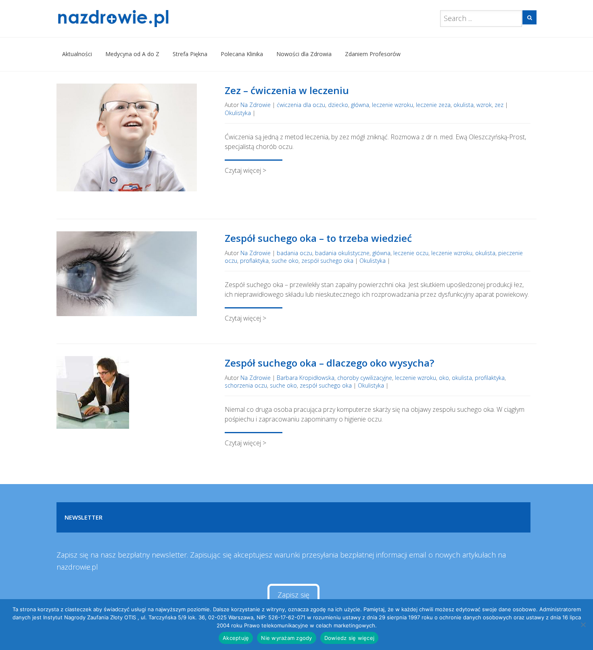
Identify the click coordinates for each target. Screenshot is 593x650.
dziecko (338, 105)
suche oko (285, 260)
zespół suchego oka (327, 260)
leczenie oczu (410, 253)
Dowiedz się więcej (349, 638)
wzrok (484, 105)
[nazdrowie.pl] (136, 18)
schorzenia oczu (246, 385)
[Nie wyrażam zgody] (583, 625)
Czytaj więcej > (245, 170)
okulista (463, 105)
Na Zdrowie (255, 105)
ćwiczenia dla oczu (301, 105)
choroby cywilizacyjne (364, 378)
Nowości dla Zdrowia (304, 54)
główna (360, 105)
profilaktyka (490, 378)
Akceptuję (236, 638)
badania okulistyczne (342, 253)
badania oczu (294, 253)
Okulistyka (238, 113)
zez (499, 105)
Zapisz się (293, 595)
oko (444, 378)
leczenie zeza (433, 105)
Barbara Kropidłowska (305, 378)
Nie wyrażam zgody (286, 638)
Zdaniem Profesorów (373, 54)
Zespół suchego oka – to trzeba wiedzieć (318, 238)
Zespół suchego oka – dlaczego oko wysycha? (329, 362)
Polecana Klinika (242, 54)
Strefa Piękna (190, 54)
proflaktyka (254, 260)
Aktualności (77, 54)
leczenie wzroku (392, 105)
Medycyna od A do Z (132, 54)
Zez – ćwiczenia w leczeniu (287, 90)
